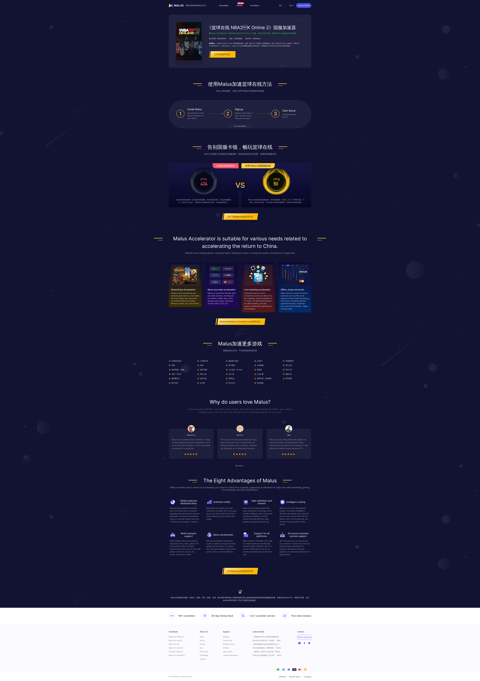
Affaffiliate (282, 677)
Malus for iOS (174, 644)
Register (226, 637)
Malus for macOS (175, 640)
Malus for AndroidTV (177, 655)
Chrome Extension (176, 652)
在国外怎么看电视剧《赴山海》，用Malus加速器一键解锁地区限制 (268, 655)
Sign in (291, 5)
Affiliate (226, 648)
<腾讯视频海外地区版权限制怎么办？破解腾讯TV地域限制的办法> (268, 644)
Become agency (295, 677)
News (202, 637)
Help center (227, 652)
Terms (202, 640)
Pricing (239, 5)
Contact (203, 659)
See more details (240, 126)
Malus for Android (176, 648)
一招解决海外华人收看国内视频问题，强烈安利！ (268, 637)
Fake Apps (204, 652)
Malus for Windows (176, 637)
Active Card (227, 640)
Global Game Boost (230, 655)
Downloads (223, 5)
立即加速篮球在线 (222, 54)
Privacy (202, 644)
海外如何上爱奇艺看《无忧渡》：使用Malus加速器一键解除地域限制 (268, 640)
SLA (201, 648)
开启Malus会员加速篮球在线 (240, 571)
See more (239, 466)
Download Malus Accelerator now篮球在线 (240, 321)
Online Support (304, 637)
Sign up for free (303, 5)
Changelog (204, 655)
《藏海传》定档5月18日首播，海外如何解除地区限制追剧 (268, 652)
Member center (229, 644)
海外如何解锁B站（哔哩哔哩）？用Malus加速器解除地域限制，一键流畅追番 (268, 648)
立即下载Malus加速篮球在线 (240, 216)
